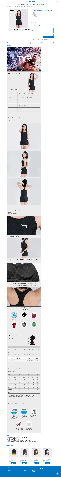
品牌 (30, 4)
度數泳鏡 (34, 4)
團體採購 (25, 470)
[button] (29, 18)
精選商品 (18, 4)
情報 (37, 4)
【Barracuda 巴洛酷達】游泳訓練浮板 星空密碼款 (24, 460)
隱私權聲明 (33, 471)
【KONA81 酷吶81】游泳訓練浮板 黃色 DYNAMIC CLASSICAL (13, 460)
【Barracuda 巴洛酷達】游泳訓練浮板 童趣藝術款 (36, 460)
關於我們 (8, 469)
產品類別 (27, 4)
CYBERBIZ (30, 474)
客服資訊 (25, 469)
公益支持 (8, 470)
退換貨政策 (33, 470)
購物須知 (33, 469)
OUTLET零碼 (22, 4)
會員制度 (17, 469)
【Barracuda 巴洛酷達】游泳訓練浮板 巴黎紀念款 (47, 460)
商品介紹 (19, 42)
